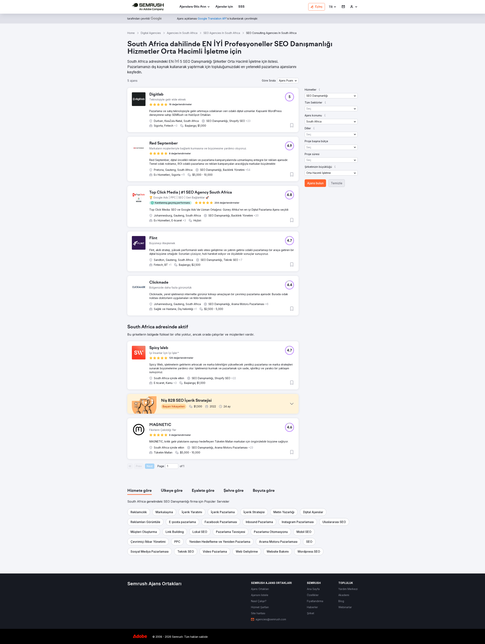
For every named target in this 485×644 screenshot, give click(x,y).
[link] (224, 7)
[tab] (139, 491)
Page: (161, 466)
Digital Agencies (151, 33)
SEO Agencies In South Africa (221, 33)
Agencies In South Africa (182, 33)
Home (131, 33)
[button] (332, 7)
